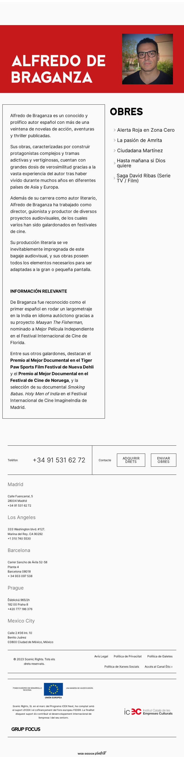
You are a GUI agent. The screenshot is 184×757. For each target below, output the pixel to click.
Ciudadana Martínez (140, 150)
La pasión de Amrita (139, 140)
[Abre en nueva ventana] (26, 729)
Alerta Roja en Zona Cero (146, 130)
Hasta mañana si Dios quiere (141, 162)
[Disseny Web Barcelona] (92, 752)
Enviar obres (163, 460)
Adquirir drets (131, 460)
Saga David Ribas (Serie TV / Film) (144, 178)
